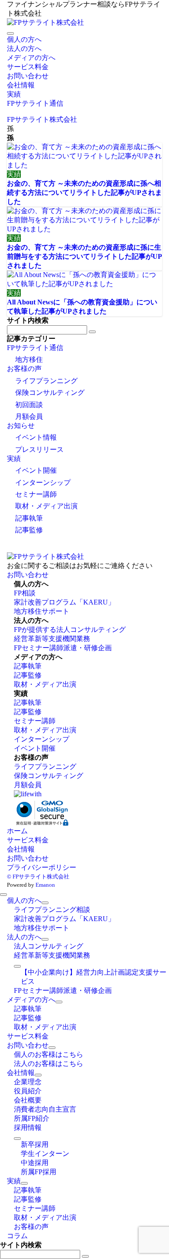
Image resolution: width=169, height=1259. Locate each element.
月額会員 (29, 416)
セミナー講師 (36, 494)
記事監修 (29, 530)
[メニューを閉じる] (3, 894)
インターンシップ (43, 482)
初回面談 (29, 404)
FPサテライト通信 (35, 347)
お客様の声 (24, 368)
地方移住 (29, 359)
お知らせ (21, 425)
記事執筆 (29, 518)
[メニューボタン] (10, 33)
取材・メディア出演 (46, 506)
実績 (14, 458)
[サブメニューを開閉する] (45, 903)
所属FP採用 (38, 1172)
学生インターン (45, 1153)
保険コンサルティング (49, 392)
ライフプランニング (46, 380)
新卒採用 (35, 1144)
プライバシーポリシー (41, 867)
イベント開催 (36, 470)
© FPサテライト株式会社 (38, 876)
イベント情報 (36, 437)
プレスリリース (39, 449)
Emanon (45, 885)
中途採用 (35, 1162)
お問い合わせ (28, 574)
